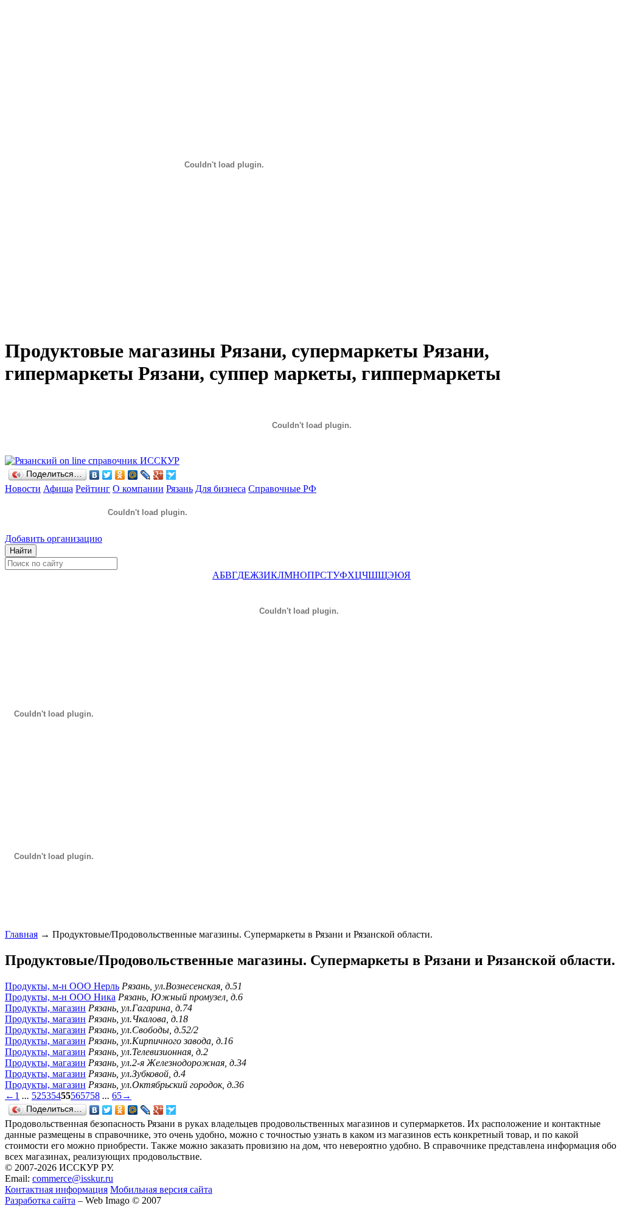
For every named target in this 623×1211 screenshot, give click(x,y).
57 (85, 1095)
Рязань (179, 488)
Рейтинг (92, 488)
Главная (21, 934)
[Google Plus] (158, 475)
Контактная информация (56, 1189)
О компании (138, 488)
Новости (23, 488)
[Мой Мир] (133, 475)
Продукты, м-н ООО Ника (60, 997)
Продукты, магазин (45, 1008)
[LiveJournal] (145, 475)
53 (46, 1095)
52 (36, 1095)
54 (56, 1095)
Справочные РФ (282, 488)
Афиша (58, 488)
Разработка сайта (40, 1200)
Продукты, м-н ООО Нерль (62, 986)
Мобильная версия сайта (161, 1189)
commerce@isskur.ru (72, 1178)
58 (95, 1095)
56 (75, 1095)
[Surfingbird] (171, 475)
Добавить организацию (53, 538)
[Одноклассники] (120, 475)
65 (117, 1095)
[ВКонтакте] (94, 475)
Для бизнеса (220, 488)
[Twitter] (107, 475)
